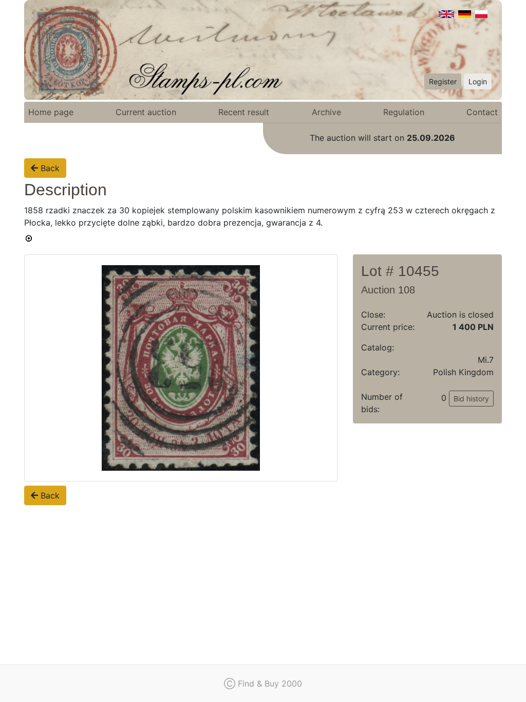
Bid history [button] (471, 398)
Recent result (243, 112)
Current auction (146, 112)
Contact (482, 112)
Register (443, 81)
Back (49, 168)
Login (477, 81)
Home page (50, 112)
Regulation (403, 112)
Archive (326, 112)
